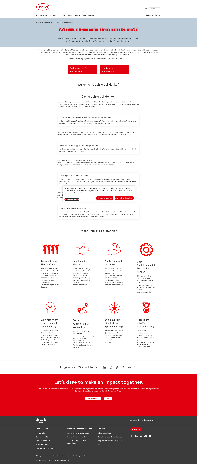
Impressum (46, 456)
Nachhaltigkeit (73, 15)
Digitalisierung (88, 15)
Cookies (84, 456)
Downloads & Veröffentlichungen (110, 437)
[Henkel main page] (42, 7)
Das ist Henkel (42, 15)
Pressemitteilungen (43, 441)
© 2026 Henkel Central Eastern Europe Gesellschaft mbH (52, 460)
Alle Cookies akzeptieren (124, 198)
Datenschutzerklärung (73, 456)
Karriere (149, 15)
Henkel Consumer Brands (76, 437)
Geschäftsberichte (42, 445)
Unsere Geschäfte (58, 15)
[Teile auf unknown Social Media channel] (104, 367)
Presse (158, 15)
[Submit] (159, 9)
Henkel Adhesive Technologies (78, 433)
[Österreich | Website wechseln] (146, 9)
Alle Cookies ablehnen (105, 198)
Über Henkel (40, 433)
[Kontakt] (135, 9)
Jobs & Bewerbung (104, 433)
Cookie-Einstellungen (71, 199)
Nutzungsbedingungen (58, 456)
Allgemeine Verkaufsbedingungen (110, 441)
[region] (99, 194)
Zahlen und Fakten (42, 437)
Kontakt (135, 429)
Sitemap (38, 456)
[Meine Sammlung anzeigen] (141, 9)
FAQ (99, 445)
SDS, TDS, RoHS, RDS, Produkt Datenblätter (77, 442)
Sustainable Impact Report (45, 448)
